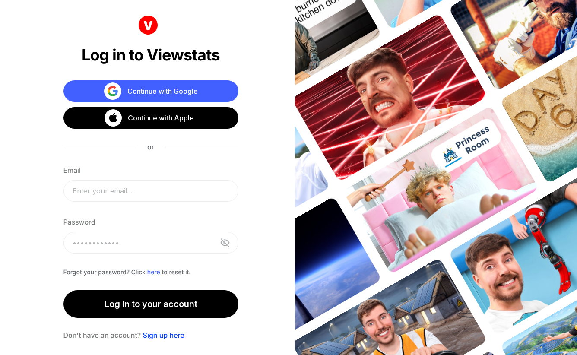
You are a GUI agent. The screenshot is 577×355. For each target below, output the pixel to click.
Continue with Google (162, 91)
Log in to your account (151, 304)
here (153, 272)
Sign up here (163, 335)
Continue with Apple (161, 118)
